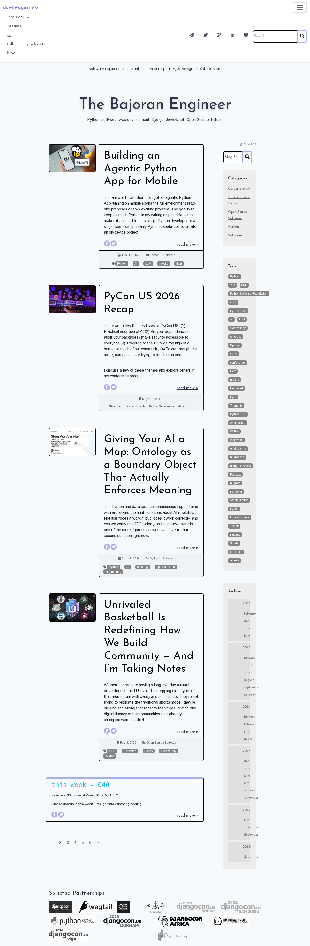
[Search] (302, 36)
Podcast (235, 474)
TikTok (234, 526)
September (247, 687)
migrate (235, 483)
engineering (113, 572)
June (247, 636)
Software (169, 255)
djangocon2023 (240, 466)
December (247, 835)
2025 (246, 647)
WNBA (109, 756)
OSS (112, 751)
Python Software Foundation (167, 406)
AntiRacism (237, 423)
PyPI (233, 397)
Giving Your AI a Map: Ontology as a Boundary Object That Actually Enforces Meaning (150, 465)
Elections (236, 552)
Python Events (135, 406)
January (247, 658)
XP (9, 35)
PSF (244, 285)
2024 (246, 706)
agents (234, 560)
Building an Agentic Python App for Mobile (141, 169)
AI (135, 263)
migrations (237, 457)
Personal (236, 491)
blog (11, 53)
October (247, 695)
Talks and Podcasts (26, 44)
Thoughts (236, 405)
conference (237, 362)
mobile (163, 263)
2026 (246, 603)
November (247, 798)
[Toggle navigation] (300, 7)
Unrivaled (130, 751)
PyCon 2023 (238, 311)
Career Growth (239, 189)
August (247, 680)
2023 (246, 751)
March (247, 665)
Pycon (234, 509)
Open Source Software (161, 742)
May (247, 628)
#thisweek (236, 440)
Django (235, 345)
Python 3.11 (238, 414)
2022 (246, 810)
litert (179, 263)
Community (168, 751)
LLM (148, 263)
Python (155, 255)
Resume (15, 26)
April (247, 621)
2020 (246, 847)
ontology (142, 567)
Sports (148, 751)
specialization (166, 567)
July (246, 731)
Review (235, 534)
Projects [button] (16, 17)
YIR (232, 285)
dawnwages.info (20, 7)
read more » (187, 244)
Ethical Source (239, 517)
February (247, 614)
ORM (233, 354)
